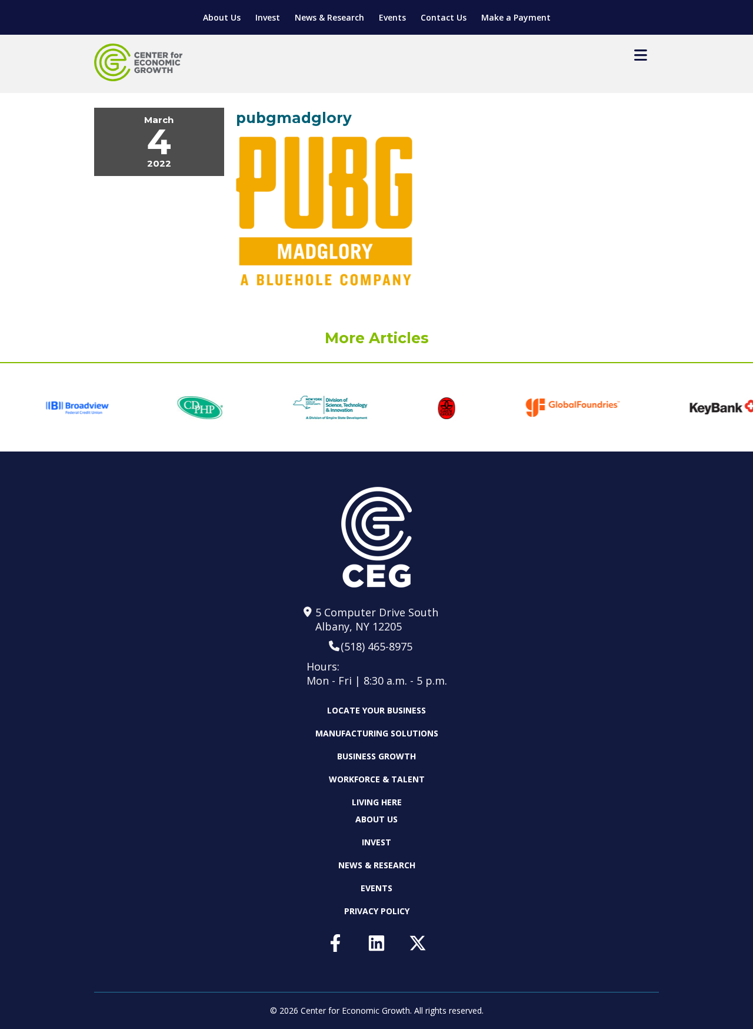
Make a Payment (516, 17)
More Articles (377, 338)
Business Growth (376, 756)
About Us (222, 17)
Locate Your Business (376, 710)
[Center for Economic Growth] (138, 62)
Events (392, 17)
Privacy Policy (376, 911)
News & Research (329, 17)
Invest (267, 17)
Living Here (377, 802)
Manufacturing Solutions (376, 733)
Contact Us (444, 17)
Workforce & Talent (377, 779)
